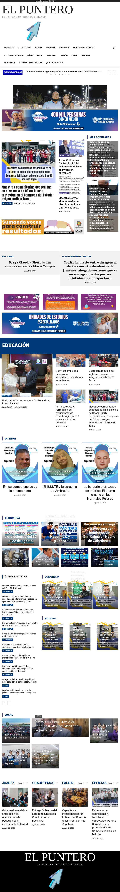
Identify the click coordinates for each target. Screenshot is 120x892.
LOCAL (5, 685)
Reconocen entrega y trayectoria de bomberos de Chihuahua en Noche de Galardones (18, 612)
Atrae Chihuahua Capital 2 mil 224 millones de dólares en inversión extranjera (70, 167)
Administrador (7, 407)
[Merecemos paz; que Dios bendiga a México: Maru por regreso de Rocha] (60, 727)
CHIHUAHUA (64, 155)
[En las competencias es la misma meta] (20, 462)
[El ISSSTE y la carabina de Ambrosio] (60, 462)
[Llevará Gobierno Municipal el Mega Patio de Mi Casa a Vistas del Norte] (16, 557)
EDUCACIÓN (7, 203)
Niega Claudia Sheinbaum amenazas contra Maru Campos (30, 264)
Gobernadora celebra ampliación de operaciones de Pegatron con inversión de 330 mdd (15, 817)
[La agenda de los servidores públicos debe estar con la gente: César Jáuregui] (16, 730)
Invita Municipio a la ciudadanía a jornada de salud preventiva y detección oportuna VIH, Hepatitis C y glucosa (19, 598)
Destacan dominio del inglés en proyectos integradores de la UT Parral (101, 375)
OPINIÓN (20, 481)
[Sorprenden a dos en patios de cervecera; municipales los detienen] (107, 636)
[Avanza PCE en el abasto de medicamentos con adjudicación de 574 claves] (45, 756)
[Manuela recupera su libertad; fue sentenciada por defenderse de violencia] (104, 730)
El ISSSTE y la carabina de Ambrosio (60, 488)
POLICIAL (50, 629)
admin (17, 203)
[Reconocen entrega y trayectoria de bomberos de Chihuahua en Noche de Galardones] (99, 534)
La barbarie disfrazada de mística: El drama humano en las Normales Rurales (100, 492)
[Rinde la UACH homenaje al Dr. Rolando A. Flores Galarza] (27, 375)
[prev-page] (4, 703)
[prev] (110, 72)
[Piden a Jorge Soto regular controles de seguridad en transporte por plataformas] (54, 594)
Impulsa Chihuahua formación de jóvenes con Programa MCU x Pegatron (19, 691)
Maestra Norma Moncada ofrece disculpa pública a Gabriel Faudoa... (69, 202)
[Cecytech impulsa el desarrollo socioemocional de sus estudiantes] (70, 360)
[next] (115, 72)
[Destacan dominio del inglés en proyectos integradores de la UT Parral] (103, 360)
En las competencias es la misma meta (20, 488)
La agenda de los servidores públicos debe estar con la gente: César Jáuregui (19, 680)
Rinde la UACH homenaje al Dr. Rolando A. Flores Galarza (26, 402)
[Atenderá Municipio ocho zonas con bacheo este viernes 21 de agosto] (104, 557)
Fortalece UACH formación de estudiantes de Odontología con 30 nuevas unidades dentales (67, 414)
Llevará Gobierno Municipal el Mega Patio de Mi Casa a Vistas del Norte (20, 624)
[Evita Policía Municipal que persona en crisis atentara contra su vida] (52, 636)
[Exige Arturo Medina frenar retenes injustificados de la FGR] (105, 594)
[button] (114, 48)
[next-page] (9, 703)
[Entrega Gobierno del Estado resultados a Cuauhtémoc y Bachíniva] (45, 797)
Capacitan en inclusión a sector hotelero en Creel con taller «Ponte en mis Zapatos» (74, 817)
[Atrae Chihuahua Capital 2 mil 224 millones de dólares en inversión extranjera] (71, 148)
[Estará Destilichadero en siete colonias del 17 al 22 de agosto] (20, 534)
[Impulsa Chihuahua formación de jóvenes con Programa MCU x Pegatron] (16, 756)
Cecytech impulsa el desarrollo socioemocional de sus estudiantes (69, 375)
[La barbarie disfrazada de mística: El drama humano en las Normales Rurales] (100, 462)
